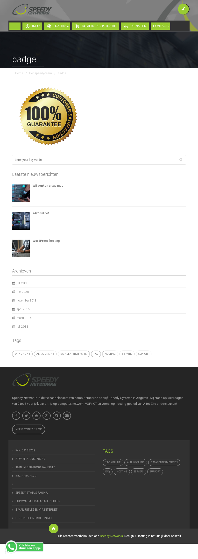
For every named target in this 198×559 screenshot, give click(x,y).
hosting (110, 354)
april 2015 (23, 309)
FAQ (96, 354)
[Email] (67, 416)
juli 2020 (22, 283)
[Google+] (46, 416)
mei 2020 (23, 292)
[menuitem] (15, 26)
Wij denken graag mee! (48, 185)
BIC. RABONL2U (25, 476)
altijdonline (45, 354)
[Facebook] (16, 416)
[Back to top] (53, 528)
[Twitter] (26, 416)
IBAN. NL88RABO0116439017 (35, 467)
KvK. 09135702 (25, 450)
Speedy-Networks (111, 536)
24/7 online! (41, 213)
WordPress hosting (46, 241)
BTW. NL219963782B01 (31, 459)
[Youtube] (36, 416)
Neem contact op (28, 429)
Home (19, 73)
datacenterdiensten (73, 354)
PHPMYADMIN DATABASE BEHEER (37, 501)
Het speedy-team (40, 73)
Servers (127, 354)
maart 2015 (24, 318)
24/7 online (22, 354)
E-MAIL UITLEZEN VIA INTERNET (36, 509)
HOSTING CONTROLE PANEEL (34, 518)
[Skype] (57, 416)
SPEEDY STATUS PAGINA (31, 492)
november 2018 (26, 300)
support (143, 354)
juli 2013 (22, 326)
